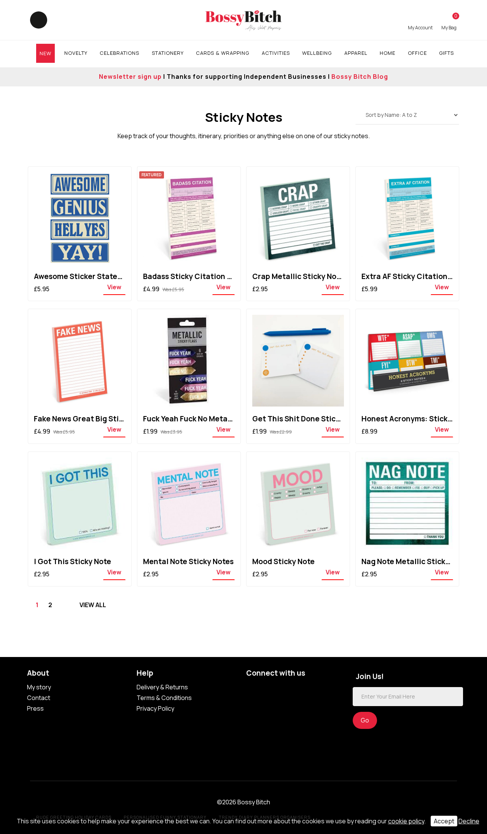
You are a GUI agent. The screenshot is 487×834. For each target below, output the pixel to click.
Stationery (168, 52)
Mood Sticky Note (283, 561)
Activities (276, 52)
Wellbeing (317, 52)
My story (39, 687)
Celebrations (119, 52)
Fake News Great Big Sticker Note (93, 419)
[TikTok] (252, 688)
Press (35, 708)
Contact (38, 698)
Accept (444, 821)
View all (93, 605)
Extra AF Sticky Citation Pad (412, 276)
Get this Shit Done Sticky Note (307, 419)
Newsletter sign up (130, 76)
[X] (283, 688)
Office (417, 52)
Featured (152, 174)
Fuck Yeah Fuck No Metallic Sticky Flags (213, 419)
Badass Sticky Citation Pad (191, 276)
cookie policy (406, 821)
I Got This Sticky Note (72, 561)
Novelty (76, 52)
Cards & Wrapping (222, 52)
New (45, 53)
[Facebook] (268, 688)
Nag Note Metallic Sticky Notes (416, 561)
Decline (468, 821)
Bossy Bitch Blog (359, 76)
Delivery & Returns (162, 687)
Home (387, 52)
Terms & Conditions (164, 698)
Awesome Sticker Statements (87, 276)
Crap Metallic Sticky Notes (300, 276)
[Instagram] (298, 688)
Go (365, 720)
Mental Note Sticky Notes (188, 561)
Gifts (446, 52)
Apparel (356, 52)
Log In (420, 21)
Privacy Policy (155, 708)
